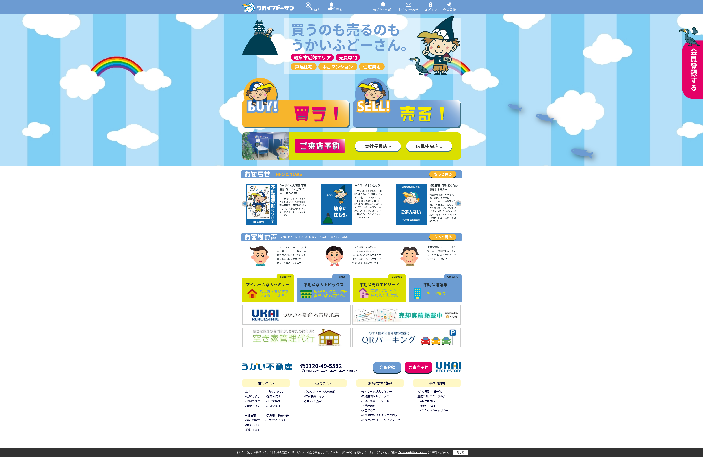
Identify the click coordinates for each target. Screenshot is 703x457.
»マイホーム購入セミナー (376, 391)
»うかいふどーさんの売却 (319, 391)
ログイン (430, 9)
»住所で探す (252, 396)
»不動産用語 (367, 406)
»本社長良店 (427, 401)
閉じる (460, 452)
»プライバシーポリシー (434, 410)
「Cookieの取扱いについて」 (412, 452)
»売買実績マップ (314, 396)
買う (317, 9)
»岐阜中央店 (427, 405)
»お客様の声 (367, 410)
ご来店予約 (418, 367)
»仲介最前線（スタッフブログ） (380, 415)
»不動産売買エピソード (374, 401)
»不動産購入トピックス (374, 396)
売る (339, 9)
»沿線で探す (252, 406)
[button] (245, 203)
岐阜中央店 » (429, 146)
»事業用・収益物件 (277, 415)
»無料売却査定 (312, 401)
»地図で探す (252, 401)
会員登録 (449, 9)
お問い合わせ (408, 9)
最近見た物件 (383, 9)
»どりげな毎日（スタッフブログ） (381, 420)
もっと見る (443, 174)
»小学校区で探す (275, 420)
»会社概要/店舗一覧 (429, 391)
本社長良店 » (378, 146)
